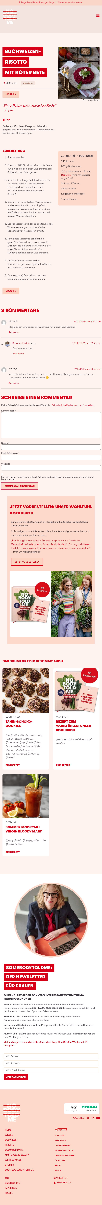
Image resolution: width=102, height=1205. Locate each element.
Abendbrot (28, 83)
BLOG (58, 1170)
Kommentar (8, 410)
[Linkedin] (93, 1118)
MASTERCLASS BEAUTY (17, 1155)
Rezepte (9, 1145)
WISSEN (9, 1135)
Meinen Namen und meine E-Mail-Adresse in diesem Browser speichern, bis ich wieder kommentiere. (47, 478)
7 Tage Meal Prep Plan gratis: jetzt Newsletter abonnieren (51, 2)
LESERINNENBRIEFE (64, 1155)
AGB (7, 1178)
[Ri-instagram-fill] (88, 1118)
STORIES (9, 1165)
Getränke (11, 822)
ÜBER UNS (60, 1160)
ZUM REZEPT (13, 765)
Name (5, 443)
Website (5, 464)
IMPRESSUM (11, 1188)
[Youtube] (98, 1118)
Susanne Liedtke (21, 343)
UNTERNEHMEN (62, 1145)
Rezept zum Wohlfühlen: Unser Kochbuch (73, 726)
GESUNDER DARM (14, 1150)
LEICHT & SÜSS (13, 717)
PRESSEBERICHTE (64, 1150)
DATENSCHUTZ (12, 1183)
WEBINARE (60, 1140)
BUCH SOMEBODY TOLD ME (19, 1170)
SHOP (58, 1165)
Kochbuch (62, 717)
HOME (8, 1130)
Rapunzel (66, 174)
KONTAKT (59, 1135)
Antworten (14, 332)
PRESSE (9, 1193)
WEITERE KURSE (13, 1160)
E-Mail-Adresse (10, 453)
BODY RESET (11, 1140)
